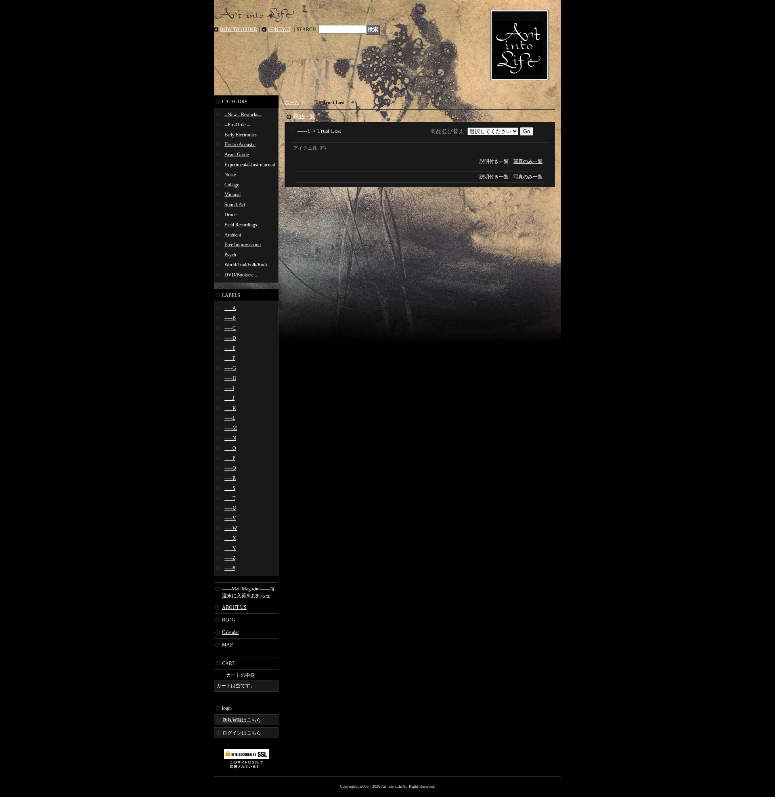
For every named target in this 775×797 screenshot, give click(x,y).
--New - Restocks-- (243, 114)
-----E (229, 348)
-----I (229, 388)
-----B (230, 318)
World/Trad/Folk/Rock (246, 265)
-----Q (230, 468)
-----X (230, 538)
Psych (230, 254)
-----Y (230, 548)
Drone (230, 215)
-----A (230, 308)
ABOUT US (234, 607)
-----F (229, 358)
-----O (230, 448)
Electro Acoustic (240, 144)
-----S (229, 488)
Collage (231, 185)
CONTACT (279, 29)
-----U (230, 508)
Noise (230, 175)
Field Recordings (240, 225)
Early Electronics (240, 135)
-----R (230, 478)
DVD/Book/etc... (240, 275)
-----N (230, 438)
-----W (230, 528)
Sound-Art (234, 204)
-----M (230, 428)
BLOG (228, 620)
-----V (230, 518)
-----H (230, 378)
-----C (230, 328)
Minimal (232, 194)
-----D (230, 338)
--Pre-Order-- (237, 125)
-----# (229, 568)
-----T (229, 498)
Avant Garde (236, 154)
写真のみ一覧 (527, 161)
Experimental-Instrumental (249, 164)
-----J (229, 398)
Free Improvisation (242, 244)
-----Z (229, 558)
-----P (229, 458)
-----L (229, 418)
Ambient (232, 235)
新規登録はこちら (241, 720)
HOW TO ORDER (238, 29)
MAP (227, 645)
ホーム (292, 102)
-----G (230, 368)
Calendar (230, 632)
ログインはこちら (241, 733)
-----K (230, 408)
